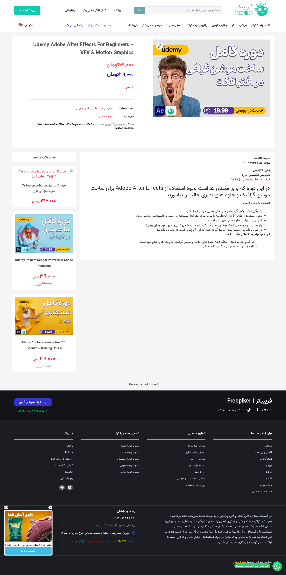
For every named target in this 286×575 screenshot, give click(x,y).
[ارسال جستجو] (139, 10)
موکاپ (243, 25)
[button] (159, 46)
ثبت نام (76, 541)
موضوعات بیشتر (152, 25)
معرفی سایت (174, 25)
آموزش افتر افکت (102, 108)
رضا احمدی (239, 561)
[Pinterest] (62, 488)
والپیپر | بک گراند (197, 25)
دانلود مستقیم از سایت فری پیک (88, 25)
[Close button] (50, 507)
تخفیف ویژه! (28, 550)
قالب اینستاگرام (260, 25)
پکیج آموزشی (82, 108)
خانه (131, 124)
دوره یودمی (106, 116)
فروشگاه (133, 25)
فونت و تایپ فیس (223, 25)
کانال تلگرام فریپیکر (95, 10)
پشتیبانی (70, 10)
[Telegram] (70, 488)
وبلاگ (117, 10)
